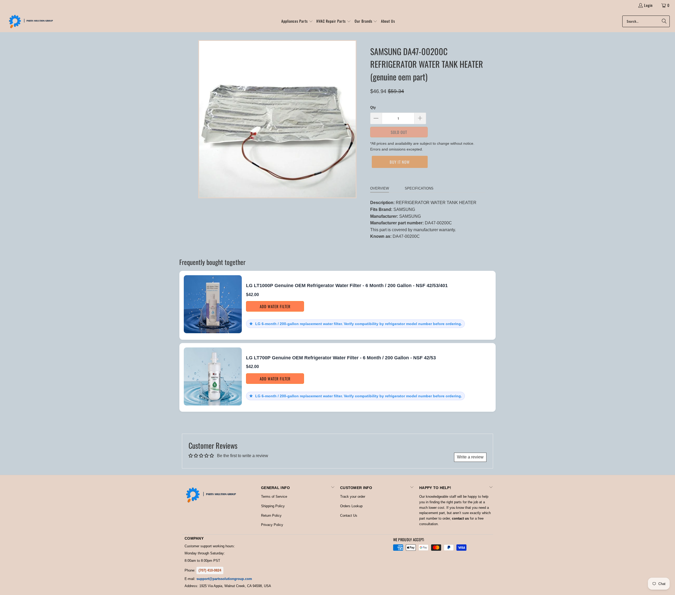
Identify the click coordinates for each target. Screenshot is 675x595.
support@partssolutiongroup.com (224, 579)
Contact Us (348, 515)
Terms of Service (274, 497)
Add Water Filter (275, 306)
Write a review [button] (470, 457)
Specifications (419, 188)
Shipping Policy (273, 506)
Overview (379, 188)
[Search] (663, 21)
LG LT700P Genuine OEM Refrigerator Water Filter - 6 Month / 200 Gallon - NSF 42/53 (341, 357)
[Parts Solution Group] (29, 21)
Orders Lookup (351, 506)
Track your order (352, 497)
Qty (373, 107)
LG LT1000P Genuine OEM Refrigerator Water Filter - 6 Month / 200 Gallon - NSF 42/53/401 (347, 285)
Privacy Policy (272, 525)
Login (648, 5)
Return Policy (271, 515)
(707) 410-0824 (210, 570)
